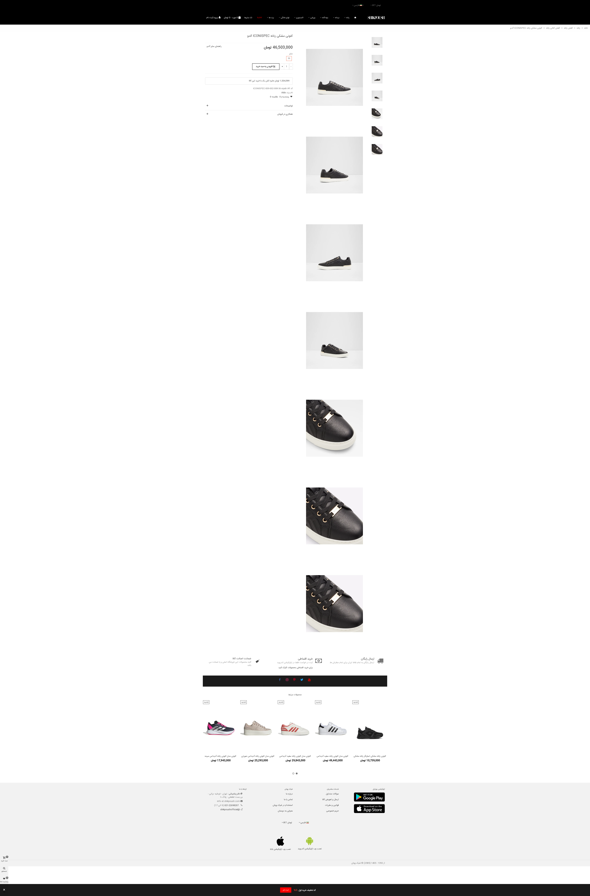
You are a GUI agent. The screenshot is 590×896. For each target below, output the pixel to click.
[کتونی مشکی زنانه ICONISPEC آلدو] (334, 77)
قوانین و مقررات (332, 805)
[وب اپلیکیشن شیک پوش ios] (280, 841)
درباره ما (289, 794)
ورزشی (312, 17)
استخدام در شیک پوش (283, 805)
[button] (297, 773)
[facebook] (280, 680)
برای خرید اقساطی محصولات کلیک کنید (295, 668)
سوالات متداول (332, 794)
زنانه (347, 17)
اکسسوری (299, 17)
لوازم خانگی (285, 17)
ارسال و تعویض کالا (330, 799)
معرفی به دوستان (285, 811)
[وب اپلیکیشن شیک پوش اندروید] (309, 840)
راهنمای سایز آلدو (214, 46)
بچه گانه (325, 17)
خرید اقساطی (305, 659)
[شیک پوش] (376, 18)
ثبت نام (286, 890)
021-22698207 (231, 805)
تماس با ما (288, 799)
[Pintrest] (294, 680)
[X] (302, 680)
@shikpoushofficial (230, 809)
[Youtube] (309, 680)
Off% (259, 17)
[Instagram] (287, 680)
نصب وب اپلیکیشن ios (280, 849)
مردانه (337, 17)
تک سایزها (248, 17)
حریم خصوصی (332, 811)
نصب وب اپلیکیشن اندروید (310, 849)
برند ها (271, 17)
